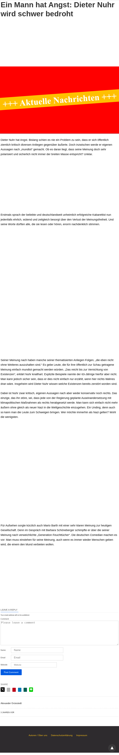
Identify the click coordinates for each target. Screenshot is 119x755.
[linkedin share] (19, 690)
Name (3, 650)
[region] (59, 41)
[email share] (8, 690)
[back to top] (112, 748)
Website (4, 665)
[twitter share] (3, 689)
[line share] (31, 689)
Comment (5, 619)
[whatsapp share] (25, 690)
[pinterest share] (14, 690)
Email (3, 658)
